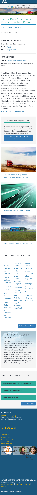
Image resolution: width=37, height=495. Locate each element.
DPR (17, 484)
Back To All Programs (12, 27)
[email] (14, 428)
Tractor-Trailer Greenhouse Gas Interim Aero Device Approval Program (18, 273)
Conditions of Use (7, 439)
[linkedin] (11, 428)
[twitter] (3, 428)
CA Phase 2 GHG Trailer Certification (16, 210)
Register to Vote (6, 444)
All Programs (28, 404)
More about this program (12, 111)
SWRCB (3, 486)
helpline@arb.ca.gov (16, 416)
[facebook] (5, 428)
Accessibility (5, 435)
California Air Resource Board (19, 6)
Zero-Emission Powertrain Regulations (17, 243)
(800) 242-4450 (5, 416)
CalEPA (3, 484)
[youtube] (8, 428)
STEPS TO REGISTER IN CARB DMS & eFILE (18, 138)
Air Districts (5, 442)
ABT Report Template (7, 295)
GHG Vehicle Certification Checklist (7, 268)
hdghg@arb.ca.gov (12, 47)
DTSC (21, 484)
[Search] (34, 6)
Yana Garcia (19, 453)
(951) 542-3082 (11, 50)
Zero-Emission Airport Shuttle (12, 390)
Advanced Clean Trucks (10, 397)
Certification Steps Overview (7, 280)
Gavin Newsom (8, 451)
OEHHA (27, 484)
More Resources (26, 326)
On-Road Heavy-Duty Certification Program (17, 383)
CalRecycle (10, 484)
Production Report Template (29, 297)
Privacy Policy (6, 437)
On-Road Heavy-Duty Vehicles (16, 61)
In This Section (9, 32)
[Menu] (3, 6)
